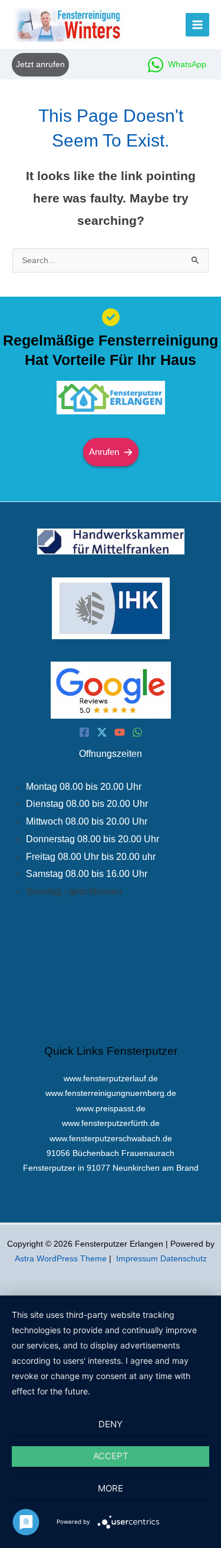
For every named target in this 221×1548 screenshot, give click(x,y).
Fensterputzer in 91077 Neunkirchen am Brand (111, 1168)
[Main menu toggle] (198, 25)
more (110, 1488)
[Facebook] (84, 732)
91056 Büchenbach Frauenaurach (110, 1153)
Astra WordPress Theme (61, 1258)
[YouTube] (119, 732)
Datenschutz (183, 1258)
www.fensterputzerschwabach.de (111, 1138)
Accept (110, 1455)
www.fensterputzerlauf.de (111, 1078)
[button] (40, 64)
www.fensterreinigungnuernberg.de (110, 1093)
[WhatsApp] (137, 732)
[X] (102, 732)
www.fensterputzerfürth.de (111, 1123)
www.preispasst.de (111, 1108)
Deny (110, 1424)
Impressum (137, 1258)
